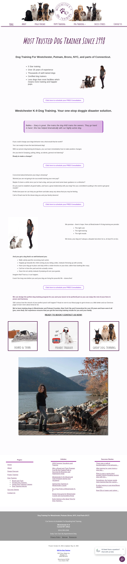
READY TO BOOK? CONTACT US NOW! (63, 315)
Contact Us (11, 493)
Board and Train (17, 481)
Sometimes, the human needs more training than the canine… (107, 481)
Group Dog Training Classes (22, 484)
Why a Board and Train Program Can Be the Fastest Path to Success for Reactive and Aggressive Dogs (63, 471)
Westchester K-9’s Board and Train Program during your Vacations (62, 478)
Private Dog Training (19, 482)
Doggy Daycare (12, 471)
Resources (73, 537)
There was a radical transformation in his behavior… (107, 464)
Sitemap (65, 537)
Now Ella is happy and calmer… (107, 490)
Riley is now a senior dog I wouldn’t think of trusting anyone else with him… (107, 475)
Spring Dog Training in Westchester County (60, 484)
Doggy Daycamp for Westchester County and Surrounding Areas (63, 495)
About (9, 468)
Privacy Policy (56, 537)
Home (9, 465)
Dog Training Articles (19, 486)
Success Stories (13, 490)
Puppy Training (12, 475)
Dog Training (12, 478)
